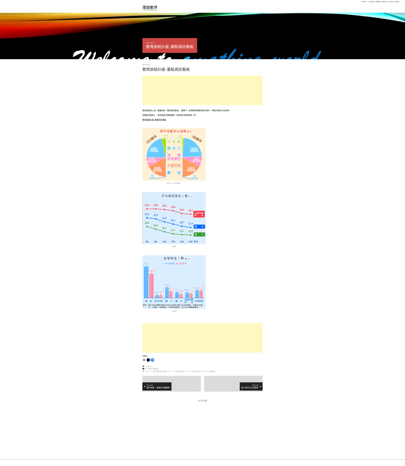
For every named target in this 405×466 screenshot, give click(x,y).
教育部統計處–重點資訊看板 (154, 120)
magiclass (149, 366)
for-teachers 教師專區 (208, 371)
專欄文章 (384, 2)
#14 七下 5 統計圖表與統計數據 (156, 371)
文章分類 (390, 2)
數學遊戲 (378, 2)
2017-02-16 (150, 43)
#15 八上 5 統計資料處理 (175, 371)
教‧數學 (149, 369)
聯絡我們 (396, 2)
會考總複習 (371, 2)
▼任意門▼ (364, 2)
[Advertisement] (202, 90)
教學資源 (155, 369)
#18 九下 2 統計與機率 (192, 371)
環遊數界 (150, 7)
